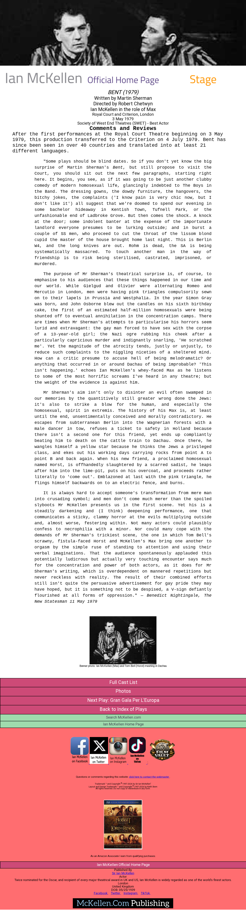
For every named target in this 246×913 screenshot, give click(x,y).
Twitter (116, 893)
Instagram (131, 893)
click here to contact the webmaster (149, 776)
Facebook (101, 893)
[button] (123, 640)
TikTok (146, 893)
